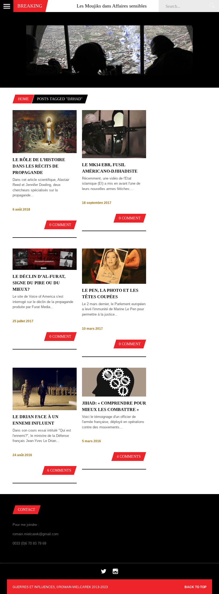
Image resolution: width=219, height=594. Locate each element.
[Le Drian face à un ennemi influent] (45, 409)
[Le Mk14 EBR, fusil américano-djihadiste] (114, 157)
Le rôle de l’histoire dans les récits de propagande (39, 166)
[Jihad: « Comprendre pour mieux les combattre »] (114, 395)
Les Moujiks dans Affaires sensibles (101, 6)
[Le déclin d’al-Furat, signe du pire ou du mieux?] (45, 269)
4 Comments (129, 457)
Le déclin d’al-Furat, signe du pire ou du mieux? (39, 283)
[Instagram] (115, 573)
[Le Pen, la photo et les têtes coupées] (114, 283)
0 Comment (60, 225)
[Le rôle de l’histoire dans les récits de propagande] (45, 152)
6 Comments (59, 470)
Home (23, 99)
